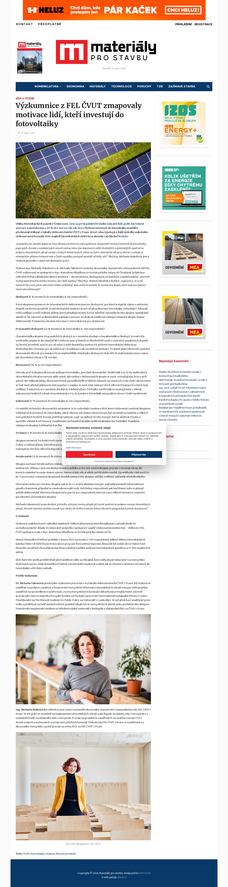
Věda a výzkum (25, 98)
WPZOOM (145, 873)
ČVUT (26, 853)
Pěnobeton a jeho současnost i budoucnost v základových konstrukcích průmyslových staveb (182, 391)
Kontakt (24, 24)
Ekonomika (75, 86)
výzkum (50, 853)
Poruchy (144, 86)
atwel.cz (122, 877)
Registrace (203, 24)
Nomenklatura (47, 86)
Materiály (98, 86)
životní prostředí (66, 853)
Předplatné (49, 24)
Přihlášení (183, 24)
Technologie (121, 86)
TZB (160, 86)
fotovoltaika (38, 853)
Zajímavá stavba (181, 86)
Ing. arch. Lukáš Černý (172, 387)
